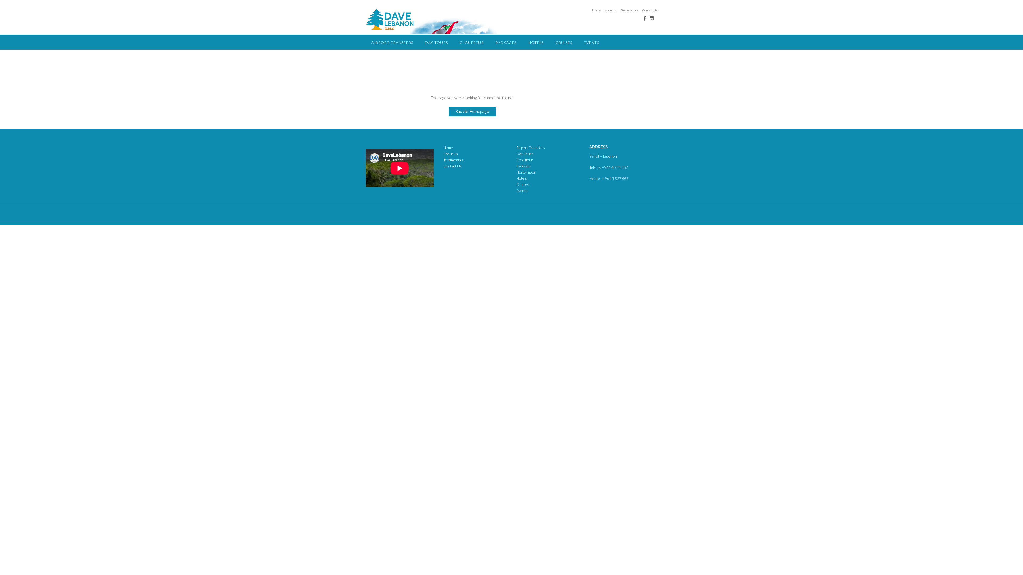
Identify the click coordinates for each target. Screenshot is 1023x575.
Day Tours (436, 42)
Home (596, 10)
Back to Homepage (472, 111)
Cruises (563, 42)
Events (591, 42)
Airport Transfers (392, 42)
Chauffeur (472, 42)
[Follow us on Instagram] (652, 18)
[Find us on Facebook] (644, 18)
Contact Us (649, 10)
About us (611, 10)
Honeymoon (526, 172)
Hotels (536, 42)
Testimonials (629, 10)
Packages (506, 42)
